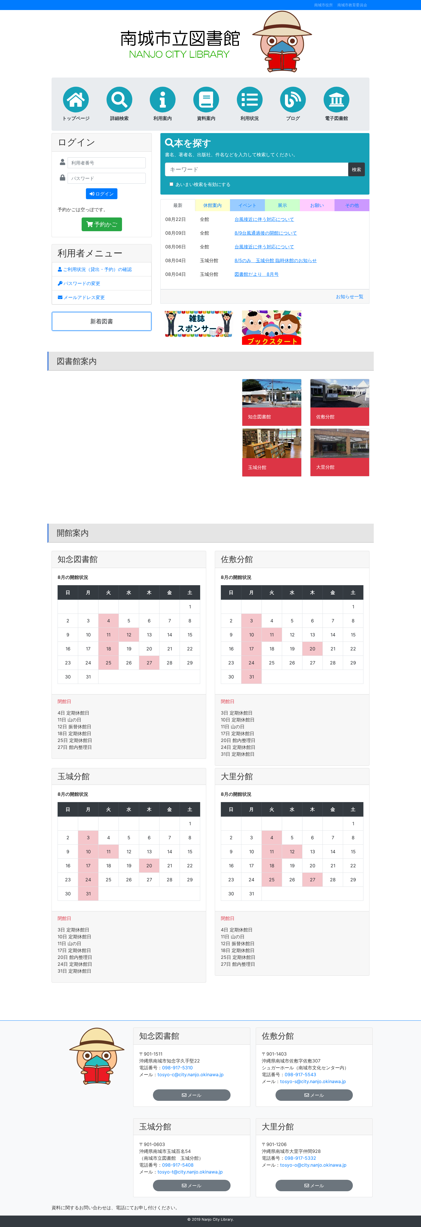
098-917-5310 (177, 1067)
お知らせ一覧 (349, 296)
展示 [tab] (282, 205)
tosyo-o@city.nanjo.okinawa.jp (313, 1165)
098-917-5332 (300, 1158)
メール (194, 1095)
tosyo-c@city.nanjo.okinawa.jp (191, 1074)
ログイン (104, 194)
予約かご (105, 224)
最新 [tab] (177, 205)
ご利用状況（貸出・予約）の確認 (97, 269)
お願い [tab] (317, 205)
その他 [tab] (352, 205)
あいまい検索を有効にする (203, 184)
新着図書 (101, 321)
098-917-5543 (300, 1074)
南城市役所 (323, 5)
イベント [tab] (247, 205)
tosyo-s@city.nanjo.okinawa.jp (313, 1081)
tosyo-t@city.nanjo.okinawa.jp (190, 1172)
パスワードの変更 (82, 283)
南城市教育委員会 (352, 5)
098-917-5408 (178, 1165)
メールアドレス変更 (84, 297)
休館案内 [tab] (212, 205)
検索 (356, 169)
